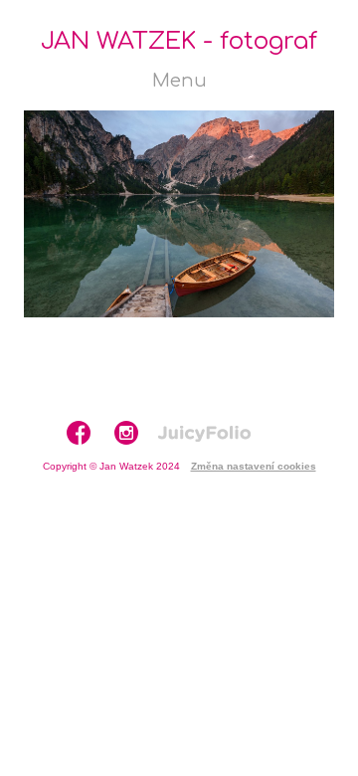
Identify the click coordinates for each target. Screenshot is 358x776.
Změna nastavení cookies (253, 466)
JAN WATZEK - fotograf (179, 41)
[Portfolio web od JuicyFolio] (204, 434)
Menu (179, 81)
